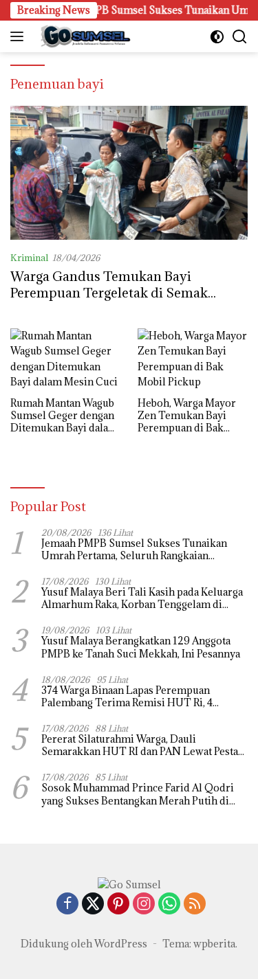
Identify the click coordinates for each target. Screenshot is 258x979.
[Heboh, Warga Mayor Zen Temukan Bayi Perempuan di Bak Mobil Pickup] (193, 359)
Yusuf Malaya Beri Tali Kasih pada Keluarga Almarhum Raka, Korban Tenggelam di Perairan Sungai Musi (142, 598)
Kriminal (29, 257)
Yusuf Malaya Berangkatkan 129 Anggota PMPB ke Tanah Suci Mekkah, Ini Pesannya (140, 647)
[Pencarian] (240, 36)
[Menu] (19, 36)
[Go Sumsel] (82, 36)
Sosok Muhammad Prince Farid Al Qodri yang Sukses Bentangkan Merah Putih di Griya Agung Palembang (137, 794)
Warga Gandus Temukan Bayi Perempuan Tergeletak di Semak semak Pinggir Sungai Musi (109, 292)
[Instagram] (144, 904)
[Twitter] (93, 904)
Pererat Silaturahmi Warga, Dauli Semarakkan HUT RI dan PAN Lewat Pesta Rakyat (139, 745)
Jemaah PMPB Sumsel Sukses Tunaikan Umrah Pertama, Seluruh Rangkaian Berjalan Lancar (134, 549)
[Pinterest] (118, 904)
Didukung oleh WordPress (84, 943)
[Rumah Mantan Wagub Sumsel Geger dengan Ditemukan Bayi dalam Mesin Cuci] (65, 359)
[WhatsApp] (169, 904)
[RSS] (195, 904)
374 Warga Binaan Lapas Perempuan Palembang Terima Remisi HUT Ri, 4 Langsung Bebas (127, 696)
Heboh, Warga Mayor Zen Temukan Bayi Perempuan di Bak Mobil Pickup (187, 416)
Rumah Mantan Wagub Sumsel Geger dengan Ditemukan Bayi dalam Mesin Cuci (64, 416)
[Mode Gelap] (217, 36)
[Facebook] (67, 904)
